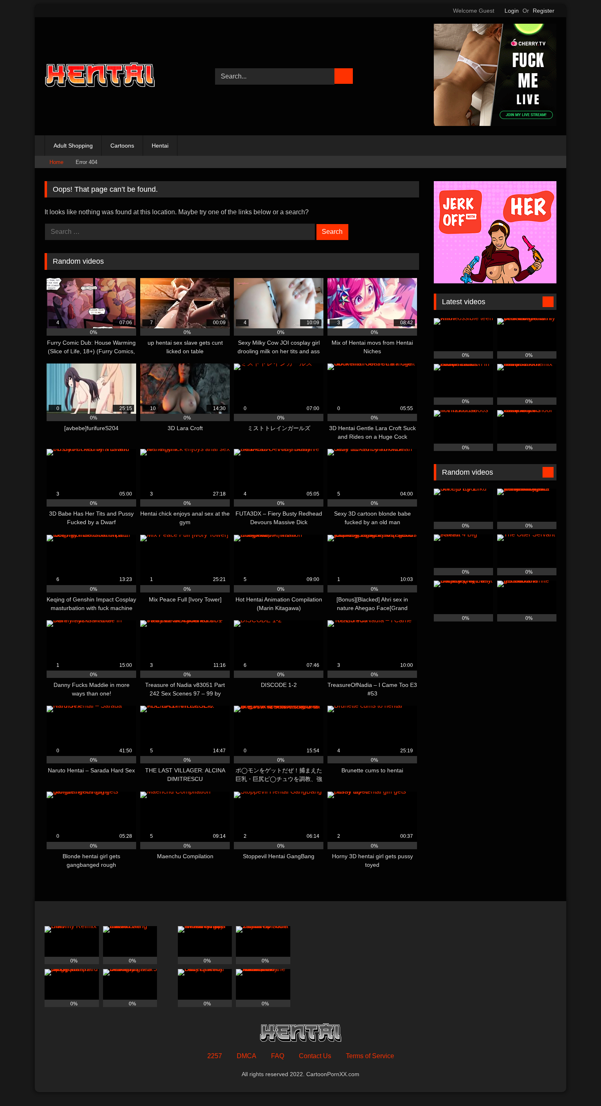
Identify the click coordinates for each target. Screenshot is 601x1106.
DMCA (246, 1055)
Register (543, 10)
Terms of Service (370, 1055)
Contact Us (315, 1055)
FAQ (277, 1055)
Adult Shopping (73, 145)
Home (56, 162)
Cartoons (122, 145)
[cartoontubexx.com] (100, 76)
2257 (214, 1055)
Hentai (160, 145)
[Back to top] (576, 1082)
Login (512, 10)
